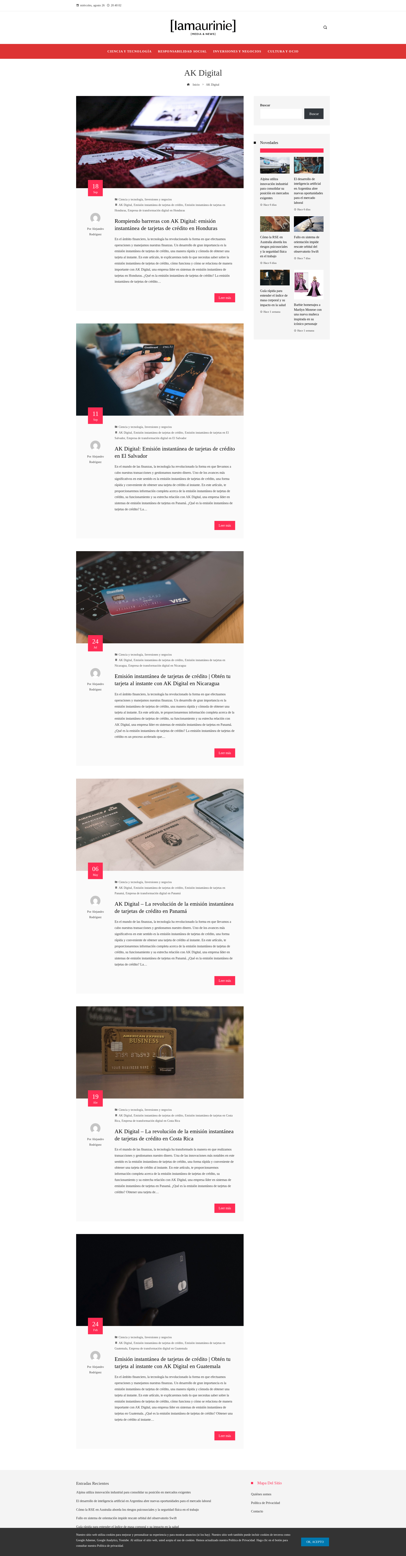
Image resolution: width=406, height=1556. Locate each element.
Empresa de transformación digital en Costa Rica (151, 1120)
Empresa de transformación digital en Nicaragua (157, 665)
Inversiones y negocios (158, 199)
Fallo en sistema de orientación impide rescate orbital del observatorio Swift (126, 1518)
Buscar (265, 105)
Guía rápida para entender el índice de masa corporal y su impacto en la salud (127, 1527)
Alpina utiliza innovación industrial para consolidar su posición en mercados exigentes (274, 188)
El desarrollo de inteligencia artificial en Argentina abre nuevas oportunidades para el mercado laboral (143, 1501)
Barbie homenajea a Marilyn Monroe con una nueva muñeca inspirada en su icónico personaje (308, 314)
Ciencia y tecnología (131, 199)
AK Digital (125, 205)
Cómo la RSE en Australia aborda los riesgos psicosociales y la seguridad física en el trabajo (274, 246)
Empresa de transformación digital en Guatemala (158, 1348)
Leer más (225, 298)
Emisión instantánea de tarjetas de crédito (158, 205)
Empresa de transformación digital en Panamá (153, 893)
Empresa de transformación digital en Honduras (156, 210)
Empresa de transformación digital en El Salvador (157, 438)
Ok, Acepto (315, 1542)
